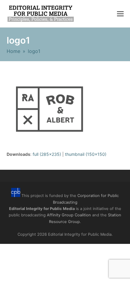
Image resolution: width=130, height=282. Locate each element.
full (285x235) (47, 154)
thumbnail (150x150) (85, 154)
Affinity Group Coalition (69, 214)
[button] (120, 13)
